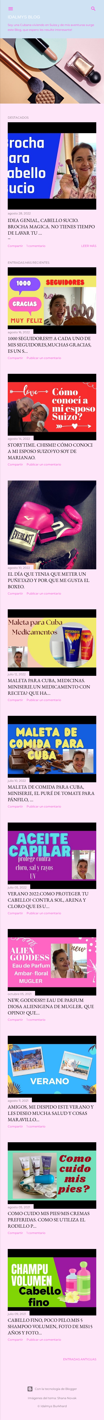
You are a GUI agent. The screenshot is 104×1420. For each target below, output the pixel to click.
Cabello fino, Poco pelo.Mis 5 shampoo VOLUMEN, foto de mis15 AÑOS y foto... (50, 1326)
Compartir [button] (15, 246)
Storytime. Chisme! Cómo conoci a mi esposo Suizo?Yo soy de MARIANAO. (50, 451)
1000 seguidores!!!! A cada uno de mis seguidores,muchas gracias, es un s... (49, 344)
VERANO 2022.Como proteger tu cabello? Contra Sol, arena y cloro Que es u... (48, 899)
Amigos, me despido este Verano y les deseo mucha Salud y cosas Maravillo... (51, 1113)
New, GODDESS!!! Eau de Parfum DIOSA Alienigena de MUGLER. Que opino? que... (51, 1006)
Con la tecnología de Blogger (56, 1389)
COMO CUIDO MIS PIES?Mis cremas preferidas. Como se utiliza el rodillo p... (48, 1219)
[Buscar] (93, 7)
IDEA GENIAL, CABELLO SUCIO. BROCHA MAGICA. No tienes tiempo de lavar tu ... (51, 226)
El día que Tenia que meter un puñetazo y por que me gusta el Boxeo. (48, 580)
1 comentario (36, 246)
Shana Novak (66, 1398)
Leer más (88, 246)
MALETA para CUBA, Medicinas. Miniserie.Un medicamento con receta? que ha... (49, 686)
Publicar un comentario (44, 358)
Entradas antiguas (79, 1359)
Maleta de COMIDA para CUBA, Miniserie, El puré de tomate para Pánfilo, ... (51, 793)
